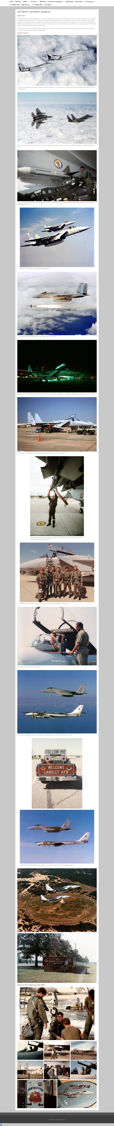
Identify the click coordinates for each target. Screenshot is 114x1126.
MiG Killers (43, 1)
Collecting (18, 1)
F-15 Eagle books (15, 5)
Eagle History (25, 5)
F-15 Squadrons (89, 1)
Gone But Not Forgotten (54, 1)
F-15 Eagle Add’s (38, 5)
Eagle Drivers (70, 1)
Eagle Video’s (79, 1)
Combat (25, 1)
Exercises (33, 1)
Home (11, 1)
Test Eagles (47, 5)
